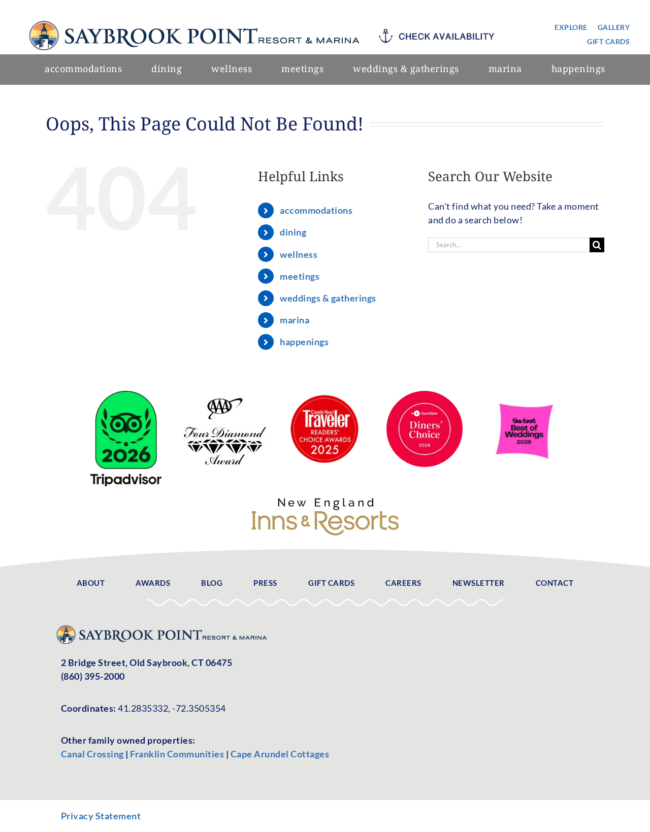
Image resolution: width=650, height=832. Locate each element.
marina (294, 319)
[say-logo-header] (197, 17)
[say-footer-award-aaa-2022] (225, 395)
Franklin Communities (178, 753)
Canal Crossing (92, 753)
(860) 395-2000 (93, 676)
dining (293, 232)
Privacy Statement (101, 815)
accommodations (316, 210)
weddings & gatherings (328, 298)
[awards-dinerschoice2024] (424, 395)
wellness (298, 254)
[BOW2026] (524, 395)
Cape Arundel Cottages (280, 753)
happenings (304, 341)
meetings (299, 276)
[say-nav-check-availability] (439, 33)
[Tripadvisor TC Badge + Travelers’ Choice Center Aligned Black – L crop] (125, 395)
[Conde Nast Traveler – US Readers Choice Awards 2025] (324, 395)
